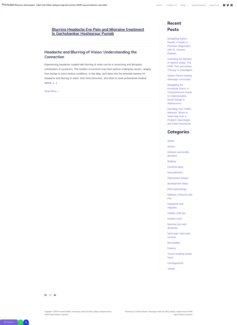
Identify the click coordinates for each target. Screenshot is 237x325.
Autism (171, 146)
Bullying (171, 161)
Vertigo (171, 268)
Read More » (51, 91)
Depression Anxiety (177, 178)
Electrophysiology (177, 189)
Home (159, 5)
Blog (183, 5)
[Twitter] (228, 5)
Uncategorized (175, 263)
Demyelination (175, 172)
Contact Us (171, 5)
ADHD (170, 141)
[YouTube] (55, 295)
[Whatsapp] (20, 322)
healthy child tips (176, 213)
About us (214, 5)
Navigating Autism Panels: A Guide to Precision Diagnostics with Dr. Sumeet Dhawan (179, 46)
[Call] (26, 322)
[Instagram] (231, 5)
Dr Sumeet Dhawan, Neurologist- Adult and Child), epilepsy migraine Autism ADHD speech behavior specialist (55, 5)
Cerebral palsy (175, 167)
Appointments (199, 5)
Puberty (171, 248)
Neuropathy (173, 242)
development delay (177, 183)
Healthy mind (174, 218)
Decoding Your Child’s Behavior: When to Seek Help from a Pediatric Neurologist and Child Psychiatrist (179, 116)
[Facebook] (224, 5)
